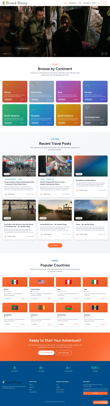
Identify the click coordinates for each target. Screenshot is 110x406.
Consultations (87, 3)
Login (104, 3)
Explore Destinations (63, 352)
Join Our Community (46, 352)
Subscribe (95, 393)
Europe (58, 387)
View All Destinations (23, 48)
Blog (80, 3)
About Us (31, 387)
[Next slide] (106, 53)
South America (60, 392)
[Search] (98, 3)
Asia (57, 384)
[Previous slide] (102, 53)
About (94, 3)
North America (60, 389)
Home (65, 3)
